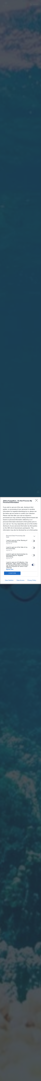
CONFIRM (12, 573)
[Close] (37, 501)
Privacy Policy (31, 580)
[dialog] (20, 540)
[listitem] (20, 536)
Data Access (20, 580)
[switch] (33, 541)
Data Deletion (9, 580)
